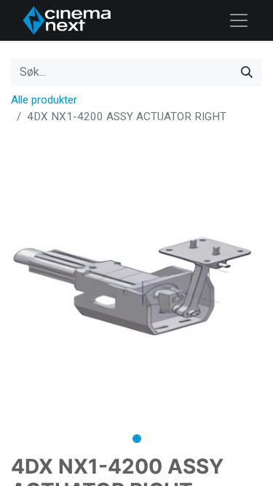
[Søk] (247, 72)
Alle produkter (44, 99)
